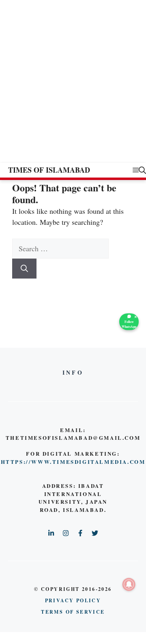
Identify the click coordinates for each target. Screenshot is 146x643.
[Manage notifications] (128, 584)
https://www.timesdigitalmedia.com (73, 461)
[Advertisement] (73, 85)
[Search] (24, 269)
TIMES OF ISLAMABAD (49, 170)
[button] (142, 170)
